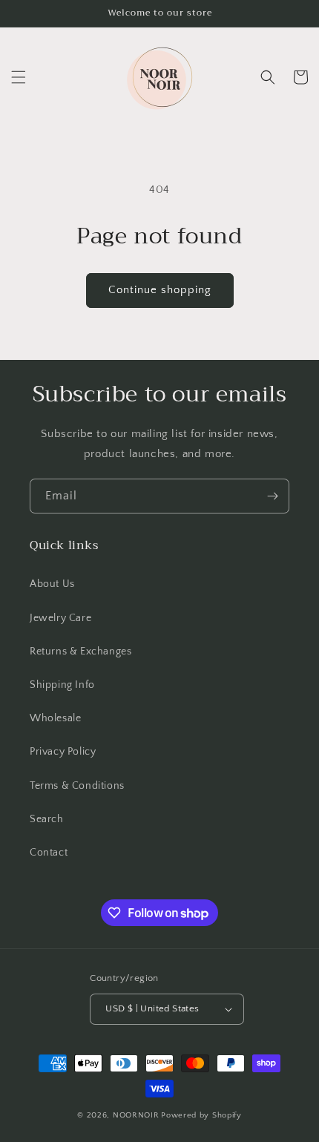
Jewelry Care (60, 618)
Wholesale (55, 718)
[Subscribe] (272, 496)
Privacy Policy (63, 752)
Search (47, 819)
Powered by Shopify (201, 1115)
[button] (18, 77)
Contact (49, 853)
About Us (52, 584)
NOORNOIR (136, 1115)
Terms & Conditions (77, 786)
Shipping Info (62, 685)
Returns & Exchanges (80, 651)
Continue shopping (159, 289)
